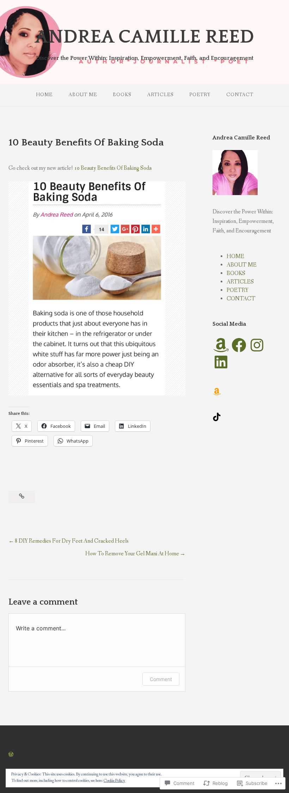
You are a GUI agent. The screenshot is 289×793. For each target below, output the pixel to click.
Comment (161, 679)
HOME (44, 95)
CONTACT (239, 95)
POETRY (199, 95)
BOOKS (122, 95)
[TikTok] (217, 417)
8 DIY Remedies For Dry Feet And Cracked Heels (72, 541)
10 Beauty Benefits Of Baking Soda (113, 168)
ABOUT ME (82, 95)
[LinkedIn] (221, 362)
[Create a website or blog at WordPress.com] (10, 754)
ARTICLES (160, 95)
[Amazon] (221, 345)
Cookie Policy (114, 780)
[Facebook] (238, 345)
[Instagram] (256, 345)
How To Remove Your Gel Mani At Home (132, 553)
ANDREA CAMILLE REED (144, 37)
